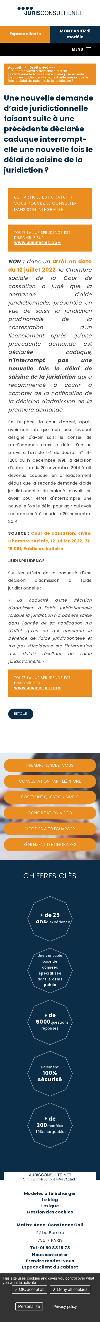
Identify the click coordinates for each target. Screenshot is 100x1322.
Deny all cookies (71, 1289)
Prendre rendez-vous (50, 1261)
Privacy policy (65, 1306)
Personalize (29, 1306)
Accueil (14, 67)
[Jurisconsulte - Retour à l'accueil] (50, 9)
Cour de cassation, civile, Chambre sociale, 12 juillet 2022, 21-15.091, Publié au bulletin (50, 540)
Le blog (50, 1200)
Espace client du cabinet (50, 1267)
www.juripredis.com (37, 242)
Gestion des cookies (50, 1212)
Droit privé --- (42, 67)
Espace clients (25, 34)
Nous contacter (50, 1255)
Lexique (50, 1206)
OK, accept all (31, 1289)
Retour (20, 713)
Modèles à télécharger (50, 1193)
